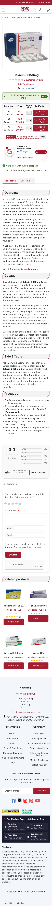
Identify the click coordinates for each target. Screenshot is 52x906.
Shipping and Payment (13, 758)
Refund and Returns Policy (39, 754)
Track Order (44, 2)
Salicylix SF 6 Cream (13, 653)
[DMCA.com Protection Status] (11, 810)
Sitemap (9, 903)
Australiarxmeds (29, 269)
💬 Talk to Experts (26, 88)
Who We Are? (13, 738)
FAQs (13, 762)
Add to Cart (13, 621)
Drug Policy (39, 733)
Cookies (20, 903)
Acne (43, 170)
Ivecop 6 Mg (38, 653)
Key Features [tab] (26, 180)
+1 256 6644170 (25, 2)
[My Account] (41, 11)
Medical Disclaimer (39, 760)
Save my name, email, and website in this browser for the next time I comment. (25, 545)
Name (9, 528)
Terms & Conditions (13, 748)
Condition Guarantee (13, 753)
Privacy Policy (39, 738)
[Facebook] (13, 801)
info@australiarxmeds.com (27, 712)
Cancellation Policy (39, 748)
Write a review (38, 472)
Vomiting (7, 375)
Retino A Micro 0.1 (38, 605)
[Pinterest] (31, 801)
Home (5, 17)
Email (9, 535)
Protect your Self (39, 765)
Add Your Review (26, 84)
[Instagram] (25, 801)
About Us (13, 733)
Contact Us (13, 743)
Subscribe (42, 790)
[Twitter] (19, 801)
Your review (12, 510)
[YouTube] (38, 801)
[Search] (34, 10)
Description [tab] (10, 180)
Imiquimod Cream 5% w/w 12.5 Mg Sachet (24, 605)
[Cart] (48, 11)
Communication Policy (39, 743)
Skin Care (15, 17)
